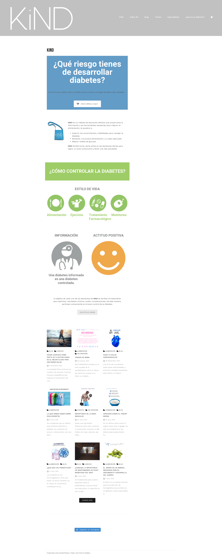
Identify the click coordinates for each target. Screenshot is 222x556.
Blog (146, 17)
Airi (77, 553)
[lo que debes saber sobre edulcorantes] (59, 397)
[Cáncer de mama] (87, 338)
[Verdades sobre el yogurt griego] (115, 397)
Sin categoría (82, 353)
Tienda (158, 17)
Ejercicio (60, 351)
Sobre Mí (134, 17)
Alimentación (82, 351)
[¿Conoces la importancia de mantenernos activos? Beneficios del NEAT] (87, 451)
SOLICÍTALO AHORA (87, 312)
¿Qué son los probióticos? (59, 468)
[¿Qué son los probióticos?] (59, 451)
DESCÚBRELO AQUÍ (89, 104)
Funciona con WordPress (58, 553)
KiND (121, 17)
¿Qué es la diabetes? (195, 17)
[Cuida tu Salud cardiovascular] (115, 338)
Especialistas (173, 17)
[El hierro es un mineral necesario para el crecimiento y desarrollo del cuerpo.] (115, 451)
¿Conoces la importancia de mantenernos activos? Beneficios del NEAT (87, 470)
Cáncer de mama (82, 357)
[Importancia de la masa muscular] (87, 397)
